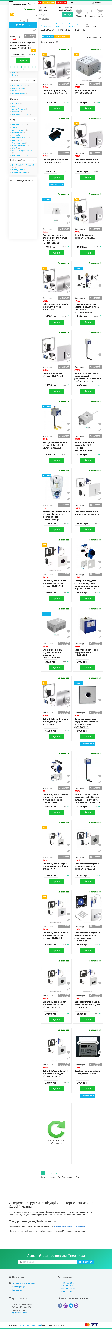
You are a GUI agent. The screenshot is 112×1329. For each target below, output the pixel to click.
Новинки (46, 36)
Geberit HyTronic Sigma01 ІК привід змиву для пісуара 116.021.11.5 (15, 45)
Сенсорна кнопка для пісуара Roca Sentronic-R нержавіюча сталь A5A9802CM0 (86, 723)
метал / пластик (20, 109)
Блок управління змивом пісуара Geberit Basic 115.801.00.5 (86, 652)
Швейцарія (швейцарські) (23, 166)
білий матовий (19, 143)
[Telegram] (71, 1306)
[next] (35, 4)
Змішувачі (45, 19)
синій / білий (18, 132)
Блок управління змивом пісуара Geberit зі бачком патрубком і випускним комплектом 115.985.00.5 (87, 798)
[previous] (31, 4)
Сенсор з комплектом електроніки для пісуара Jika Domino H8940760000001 (55, 239)
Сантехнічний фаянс (61, 25)
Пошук (67, 15)
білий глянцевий (20, 145)
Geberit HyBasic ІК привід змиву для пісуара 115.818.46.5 (55, 721)
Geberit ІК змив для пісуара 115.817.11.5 (84, 236)
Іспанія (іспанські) (21, 172)
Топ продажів (49, 2)
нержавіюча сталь (21, 114)
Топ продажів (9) (20, 4)
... (56, 1173)
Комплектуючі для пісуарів (76, 25)
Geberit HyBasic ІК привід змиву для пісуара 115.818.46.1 (55, 307)
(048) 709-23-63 (40, 8)
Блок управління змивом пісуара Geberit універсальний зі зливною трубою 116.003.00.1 (87, 377)
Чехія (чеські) (19, 170)
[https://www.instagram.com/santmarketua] (66, 1306)
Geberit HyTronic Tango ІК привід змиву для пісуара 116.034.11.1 (55, 866)
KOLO (15, 72)
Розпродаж (61, 2)
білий (16, 148)
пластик (17, 104)
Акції (39, 2)
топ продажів (79, 1226)
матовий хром (20, 130)
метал (16, 106)
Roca (15, 75)
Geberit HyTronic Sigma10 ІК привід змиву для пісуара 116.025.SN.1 (86, 866)
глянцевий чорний (21, 138)
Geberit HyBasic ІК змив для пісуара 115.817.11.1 (86, 160)
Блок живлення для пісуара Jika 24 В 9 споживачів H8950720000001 (52, 654)
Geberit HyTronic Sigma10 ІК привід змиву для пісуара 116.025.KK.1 (55, 1073)
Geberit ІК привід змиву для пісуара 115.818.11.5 (55, 91)
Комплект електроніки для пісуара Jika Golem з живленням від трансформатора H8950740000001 (56, 516)
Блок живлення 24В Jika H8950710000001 (86, 91)
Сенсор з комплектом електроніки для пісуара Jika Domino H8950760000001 (86, 308)
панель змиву (19, 88)
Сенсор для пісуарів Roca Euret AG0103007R (55, 160)
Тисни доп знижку (56, 184)
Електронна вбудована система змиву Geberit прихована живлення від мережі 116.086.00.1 (86, 584)
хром (15, 127)
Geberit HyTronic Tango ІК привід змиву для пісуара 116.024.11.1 (87, 1004)
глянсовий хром (20, 125)
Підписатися (85, 1262)
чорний (17, 140)
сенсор (16, 91)
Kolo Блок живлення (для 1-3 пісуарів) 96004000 (87, 1072)
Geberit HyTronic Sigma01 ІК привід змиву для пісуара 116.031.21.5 (55, 1004)
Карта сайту (17, 1290)
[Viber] (76, 1306)
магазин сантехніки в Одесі (30, 1325)
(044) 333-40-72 (65, 10)
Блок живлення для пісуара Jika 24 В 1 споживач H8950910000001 (84, 446)
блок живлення (20, 85)
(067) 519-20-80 (40, 10)
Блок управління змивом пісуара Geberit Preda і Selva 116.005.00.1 (55, 445)
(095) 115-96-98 (65, 8)
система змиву (20, 93)
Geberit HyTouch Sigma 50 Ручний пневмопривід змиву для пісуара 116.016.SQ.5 (87, 936)
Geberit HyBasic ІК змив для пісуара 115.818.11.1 (86, 512)
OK (33, 51)
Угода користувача (20, 1286)
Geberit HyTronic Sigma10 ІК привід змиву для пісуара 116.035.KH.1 (55, 935)
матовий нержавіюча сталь (23, 152)
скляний (17, 112)
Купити (16, 60)
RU (72, 2)
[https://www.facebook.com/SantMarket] (60, 1306)
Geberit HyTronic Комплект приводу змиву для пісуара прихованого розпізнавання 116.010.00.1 (56, 799)
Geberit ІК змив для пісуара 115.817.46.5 (53, 374)
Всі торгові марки (19, 1313)
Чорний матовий (20, 135)
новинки (57, 1226)
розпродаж (67, 1226)
